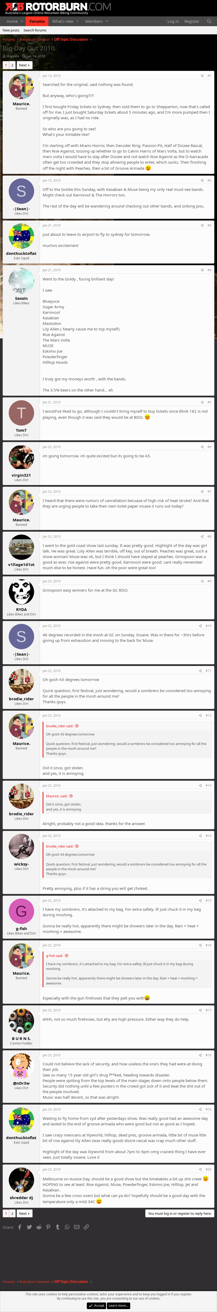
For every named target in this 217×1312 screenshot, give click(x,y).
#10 (208, 626)
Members (94, 21)
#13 (208, 785)
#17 (208, 1010)
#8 (209, 536)
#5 (209, 402)
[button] (22, 21)
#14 (208, 836)
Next (23, 65)
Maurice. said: (56, 796)
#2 (209, 180)
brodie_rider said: (59, 726)
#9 (209, 581)
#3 (209, 225)
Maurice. (13, 56)
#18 (208, 1055)
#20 (208, 1169)
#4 (209, 270)
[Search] (209, 21)
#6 (209, 447)
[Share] (202, 76)
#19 (208, 1109)
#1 (209, 75)
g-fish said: (54, 955)
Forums (37, 21)
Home (12, 21)
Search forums (35, 30)
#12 (208, 715)
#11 (208, 671)
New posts (11, 30)
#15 (208, 900)
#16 (208, 945)
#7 (209, 491)
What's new (62, 21)
